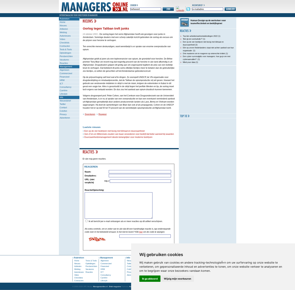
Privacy (63, 114)
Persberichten (66, 56)
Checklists (64, 43)
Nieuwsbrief (65, 101)
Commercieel (66, 73)
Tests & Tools (66, 49)
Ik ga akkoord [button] (150, 278)
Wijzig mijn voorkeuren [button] (177, 278)
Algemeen (64, 70)
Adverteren (65, 118)
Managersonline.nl (100, 286)
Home (62, 22)
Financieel (64, 77)
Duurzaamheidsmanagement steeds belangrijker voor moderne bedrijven (118, 137)
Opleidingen (65, 53)
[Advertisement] (207, 90)
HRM (62, 80)
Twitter (63, 104)
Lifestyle (63, 94)
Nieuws (63, 25)
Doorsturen (90, 114)
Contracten (65, 46)
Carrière (63, 90)
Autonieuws (65, 36)
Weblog (63, 32)
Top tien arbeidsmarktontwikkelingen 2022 (200, 36)
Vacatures (64, 60)
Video (62, 39)
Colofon (63, 111)
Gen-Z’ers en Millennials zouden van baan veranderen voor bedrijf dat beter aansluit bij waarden (129, 134)
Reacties (64, 63)
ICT (61, 83)
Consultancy (65, 87)
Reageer (103, 114)
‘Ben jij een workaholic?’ (192, 39)
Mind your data (189, 62)
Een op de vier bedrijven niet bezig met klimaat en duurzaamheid (114, 131)
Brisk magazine (115, 286)
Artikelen (64, 29)
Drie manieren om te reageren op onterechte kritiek (204, 53)
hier (141, 232)
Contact (63, 107)
